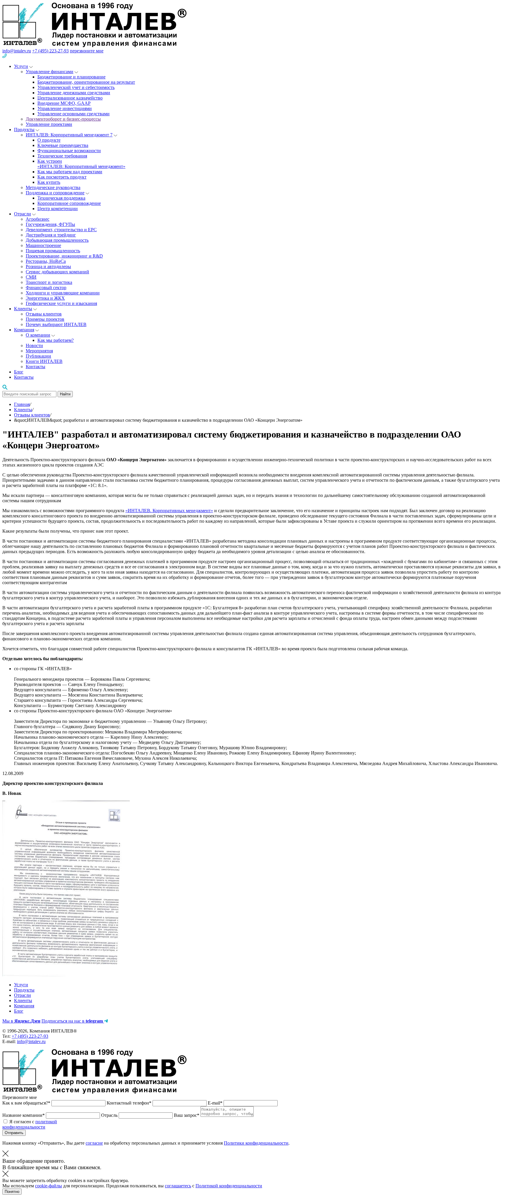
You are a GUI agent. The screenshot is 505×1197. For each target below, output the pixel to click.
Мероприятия (39, 350)
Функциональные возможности (69, 150)
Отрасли (22, 213)
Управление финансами (49, 71)
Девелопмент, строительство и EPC (61, 229)
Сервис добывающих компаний (57, 271)
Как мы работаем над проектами (69, 171)
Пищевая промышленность (53, 250)
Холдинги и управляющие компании (63, 292)
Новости (34, 345)
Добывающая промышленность (57, 240)
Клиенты (23, 308)
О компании (38, 334)
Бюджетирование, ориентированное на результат (86, 82)
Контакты (35, 366)
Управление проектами (49, 124)
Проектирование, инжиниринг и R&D (64, 255)
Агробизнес (37, 219)
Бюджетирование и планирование (71, 76)
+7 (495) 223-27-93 (50, 50)
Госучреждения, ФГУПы (50, 224)
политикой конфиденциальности (29, 1124)
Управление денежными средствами (73, 92)
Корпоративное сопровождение (69, 203)
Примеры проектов (45, 319)
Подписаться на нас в (72, 1020)
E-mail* (216, 1102)
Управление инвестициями (64, 108)
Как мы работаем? (55, 340)
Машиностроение (43, 245)
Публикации (38, 356)
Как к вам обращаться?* (26, 1102)
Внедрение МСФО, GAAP (64, 103)
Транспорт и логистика (49, 282)
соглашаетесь (178, 1185)
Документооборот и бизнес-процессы (63, 118)
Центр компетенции (57, 208)
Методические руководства (53, 187)
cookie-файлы (48, 1185)
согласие (94, 1143)
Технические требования (62, 155)
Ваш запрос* (187, 1115)
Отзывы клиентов (44, 313)
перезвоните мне (86, 50)
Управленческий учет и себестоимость (76, 87)
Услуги (21, 66)
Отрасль (110, 1115)
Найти (65, 394)
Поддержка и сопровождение (55, 192)
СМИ (31, 277)
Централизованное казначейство (70, 97)
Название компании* (24, 1115)
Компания (24, 329)
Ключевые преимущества (62, 145)
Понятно (12, 1191)
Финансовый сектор (46, 287)
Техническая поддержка (61, 198)
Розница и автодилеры (48, 266)
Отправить (14, 1133)
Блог (18, 371)
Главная (22, 404)
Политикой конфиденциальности (229, 1185)
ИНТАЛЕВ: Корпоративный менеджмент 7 (69, 134)
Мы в (21, 1020)
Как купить (48, 182)
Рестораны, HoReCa (46, 261)
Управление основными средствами (73, 113)
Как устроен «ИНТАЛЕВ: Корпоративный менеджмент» (81, 164)
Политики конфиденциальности (256, 1143)
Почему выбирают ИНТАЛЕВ (56, 324)
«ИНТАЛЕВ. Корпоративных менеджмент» (169, 510)
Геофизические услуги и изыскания (61, 303)
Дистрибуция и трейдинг (51, 234)
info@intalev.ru (16, 50)
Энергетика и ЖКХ (45, 298)
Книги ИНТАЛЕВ (44, 361)
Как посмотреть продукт (62, 176)
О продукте (48, 140)
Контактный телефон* (130, 1102)
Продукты (24, 129)
